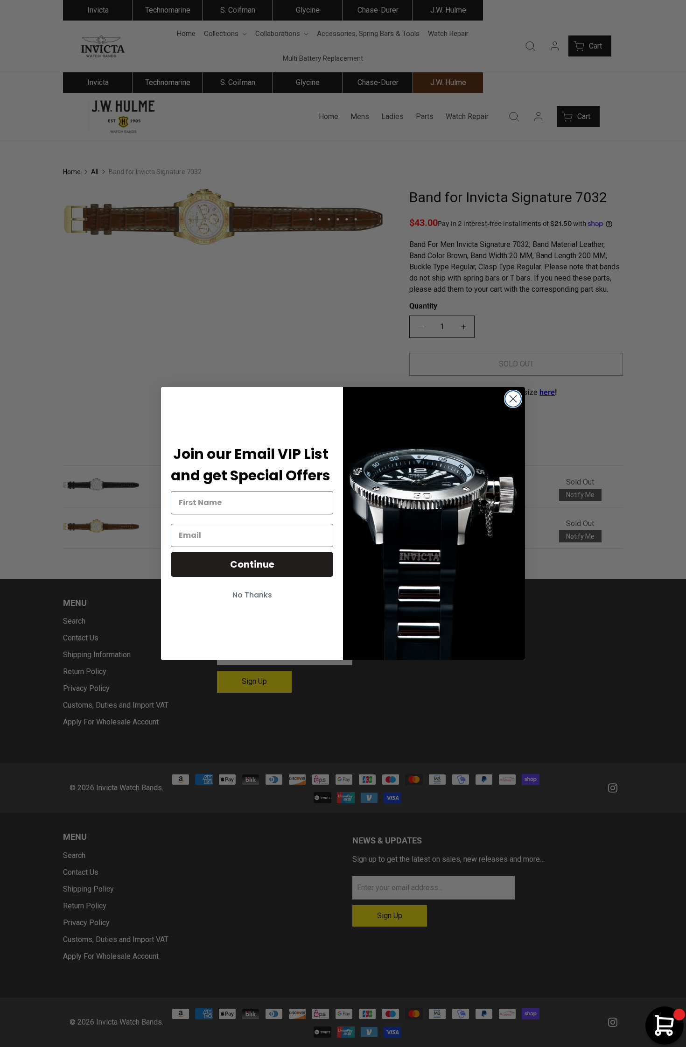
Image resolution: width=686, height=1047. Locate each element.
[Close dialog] (513, 399)
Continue (252, 564)
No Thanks (252, 595)
